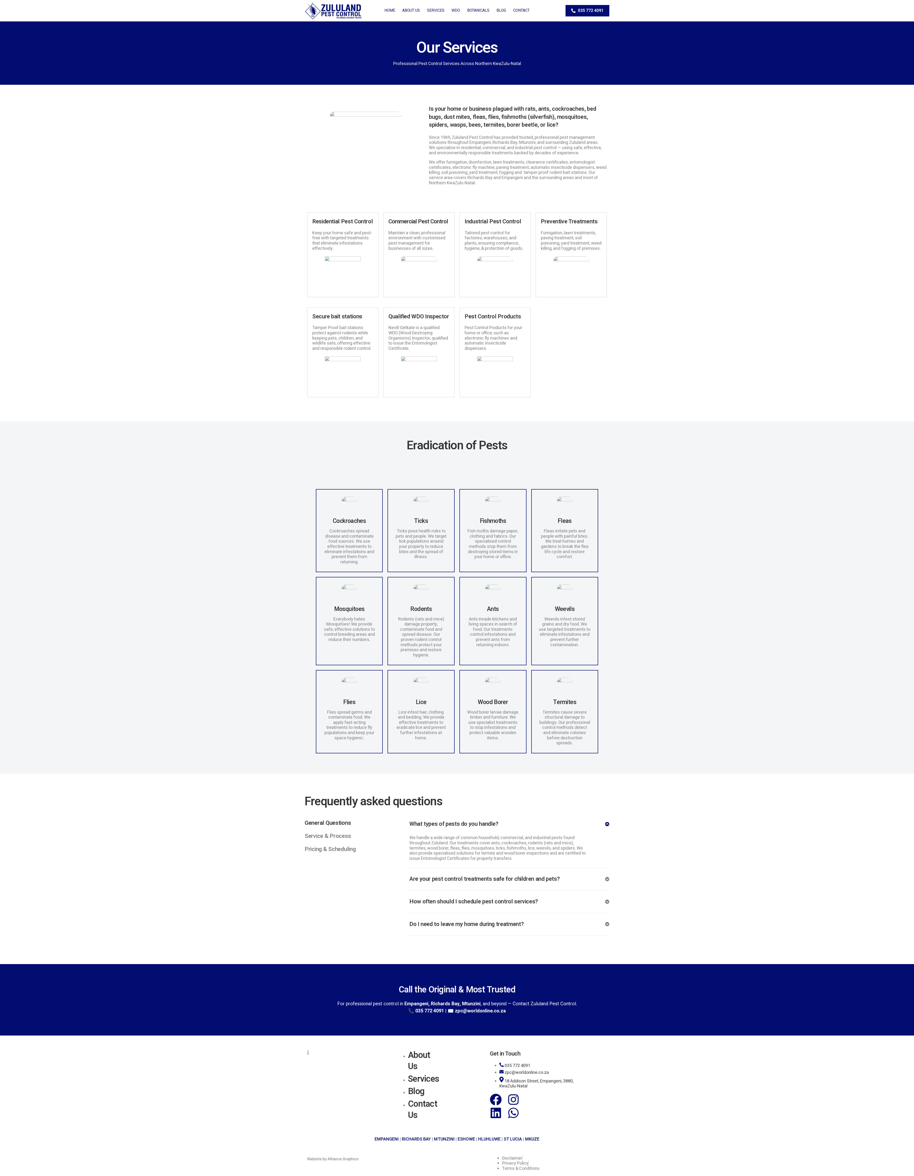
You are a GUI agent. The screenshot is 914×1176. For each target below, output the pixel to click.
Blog (501, 10)
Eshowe (466, 1139)
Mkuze (532, 1139)
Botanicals (478, 10)
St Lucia (513, 1139)
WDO (456, 10)
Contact (521, 10)
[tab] (343, 819)
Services (435, 10)
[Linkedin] (496, 1113)
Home (389, 10)
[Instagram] (513, 1100)
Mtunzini (444, 1139)
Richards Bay (416, 1139)
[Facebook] (496, 1100)
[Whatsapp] (513, 1113)
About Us (411, 10)
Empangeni (387, 1139)
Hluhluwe (489, 1139)
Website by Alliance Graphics (332, 1159)
